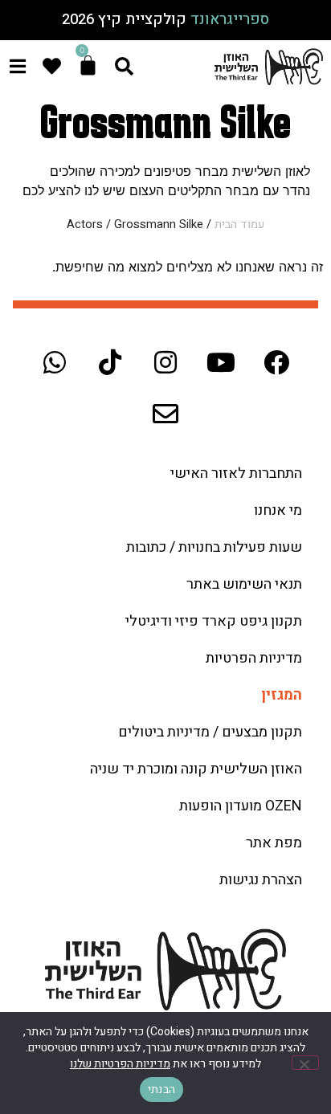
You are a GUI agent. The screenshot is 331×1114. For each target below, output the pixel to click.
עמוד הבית (239, 224)
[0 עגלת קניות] (88, 65)
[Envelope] (165, 413)
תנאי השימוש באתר (244, 584)
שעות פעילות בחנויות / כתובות (214, 547)
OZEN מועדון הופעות (240, 806)
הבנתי (161, 1089)
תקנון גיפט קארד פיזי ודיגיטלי (213, 621)
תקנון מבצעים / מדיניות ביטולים (210, 732)
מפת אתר (274, 843)
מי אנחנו (278, 510)
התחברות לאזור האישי (236, 473)
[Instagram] (165, 362)
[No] (305, 1062)
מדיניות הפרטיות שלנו (120, 1063)
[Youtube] (221, 362)
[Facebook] (276, 362)
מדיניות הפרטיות (254, 658)
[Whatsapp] (54, 362)
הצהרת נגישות (260, 880)
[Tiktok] (110, 362)
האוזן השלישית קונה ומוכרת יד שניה (196, 769)
